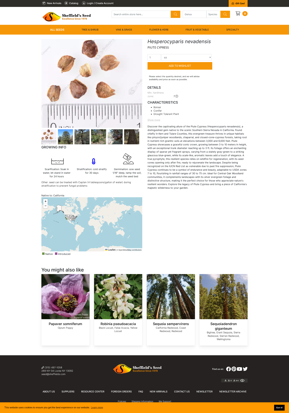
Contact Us (182, 391)
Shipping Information (142, 401)
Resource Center (92, 391)
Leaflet (111, 249)
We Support (165, 401)
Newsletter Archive (233, 391)
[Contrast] (243, 380)
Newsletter (204, 391)
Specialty (232, 29)
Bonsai (157, 107)
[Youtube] (239, 369)
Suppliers (68, 391)
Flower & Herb (158, 29)
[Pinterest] (234, 369)
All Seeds (57, 29)
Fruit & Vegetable (197, 29)
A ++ (236, 380)
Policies (122, 401)
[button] (45, 201)
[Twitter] (245, 369)
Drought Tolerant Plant (166, 113)
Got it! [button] (279, 407)
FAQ (140, 391)
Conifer (158, 110)
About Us (49, 391)
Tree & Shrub (90, 29)
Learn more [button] (97, 407)
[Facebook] (228, 369)
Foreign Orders (121, 391)
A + (230, 380)
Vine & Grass (124, 29)
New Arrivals (158, 391)
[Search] (175, 14)
